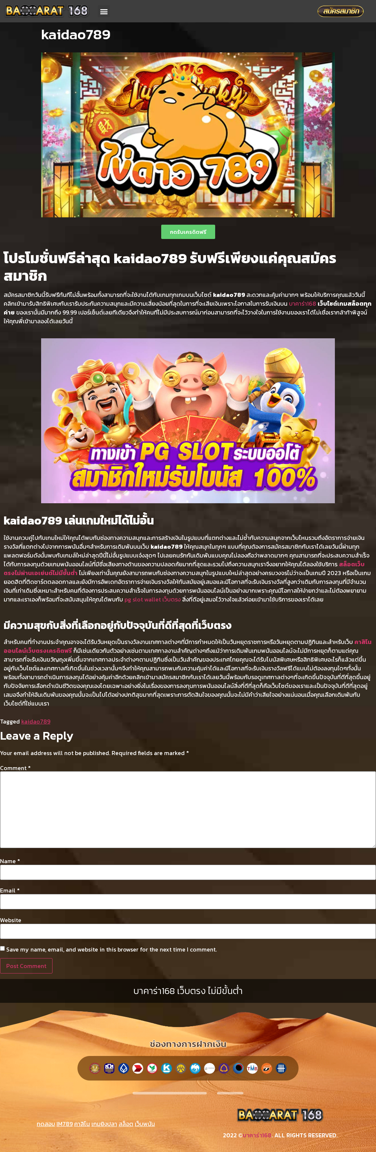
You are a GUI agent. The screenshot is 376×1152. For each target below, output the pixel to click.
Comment (15, 768)
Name (10, 861)
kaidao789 (35, 721)
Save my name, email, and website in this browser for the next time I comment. (111, 949)
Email (10, 890)
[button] (104, 11)
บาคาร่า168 (302, 303)
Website (10, 920)
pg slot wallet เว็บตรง (152, 599)
